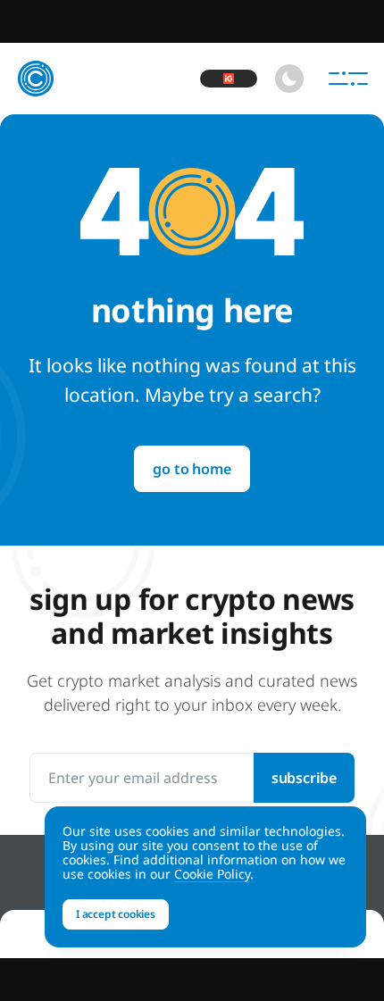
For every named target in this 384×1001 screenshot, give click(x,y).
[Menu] (348, 78)
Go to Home (191, 469)
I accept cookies (115, 914)
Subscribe (304, 778)
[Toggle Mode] (289, 78)
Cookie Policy (212, 873)
